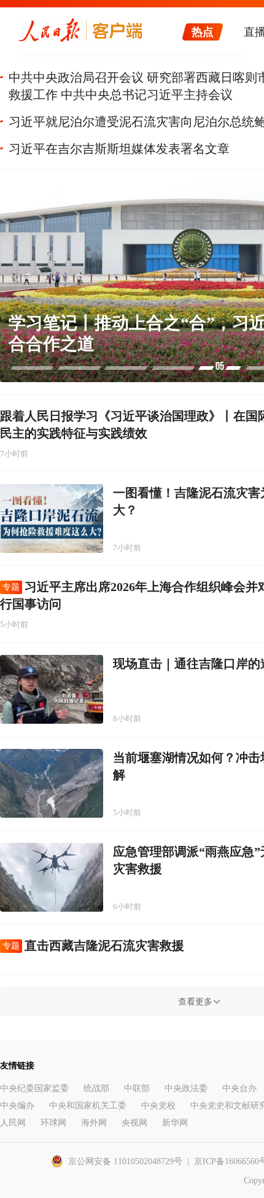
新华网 (175, 1122)
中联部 (137, 1088)
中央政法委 (186, 1088)
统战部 (96, 1088)
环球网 (53, 1122)
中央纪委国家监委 (34, 1088)
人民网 (13, 1122)
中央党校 (158, 1105)
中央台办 (239, 1088)
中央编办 (17, 1105)
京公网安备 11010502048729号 (125, 1161)
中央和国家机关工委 (87, 1105)
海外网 (94, 1122)
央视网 (134, 1122)
